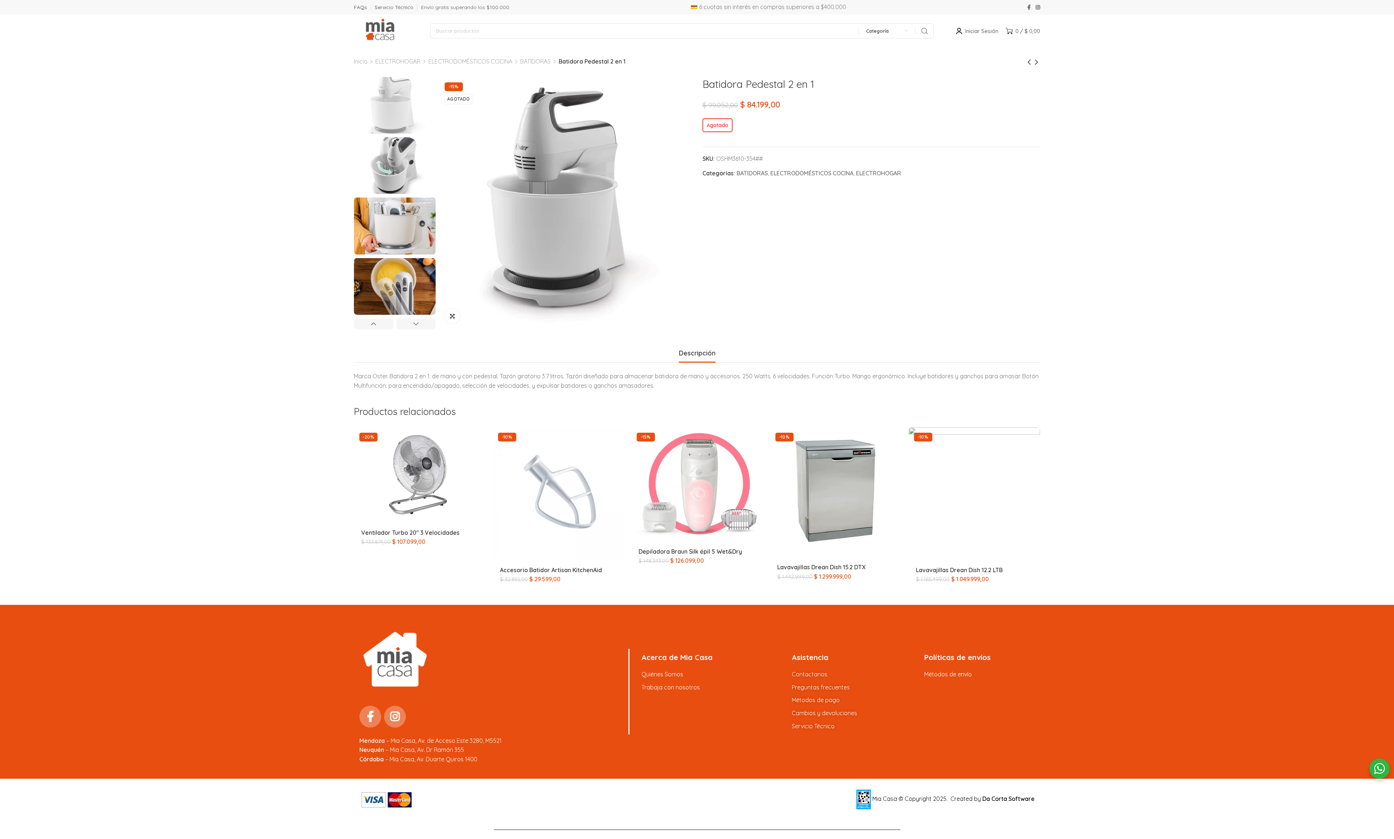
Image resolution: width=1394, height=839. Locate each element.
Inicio (360, 61)
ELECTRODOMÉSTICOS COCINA (470, 61)
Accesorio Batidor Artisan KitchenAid (551, 570)
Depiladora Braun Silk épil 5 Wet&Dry (690, 551)
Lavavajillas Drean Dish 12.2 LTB (959, 570)
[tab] (697, 353)
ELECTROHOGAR (397, 61)
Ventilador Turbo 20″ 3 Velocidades (410, 532)
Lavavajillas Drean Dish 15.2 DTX (821, 567)
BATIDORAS (535, 61)
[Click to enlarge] (452, 316)
